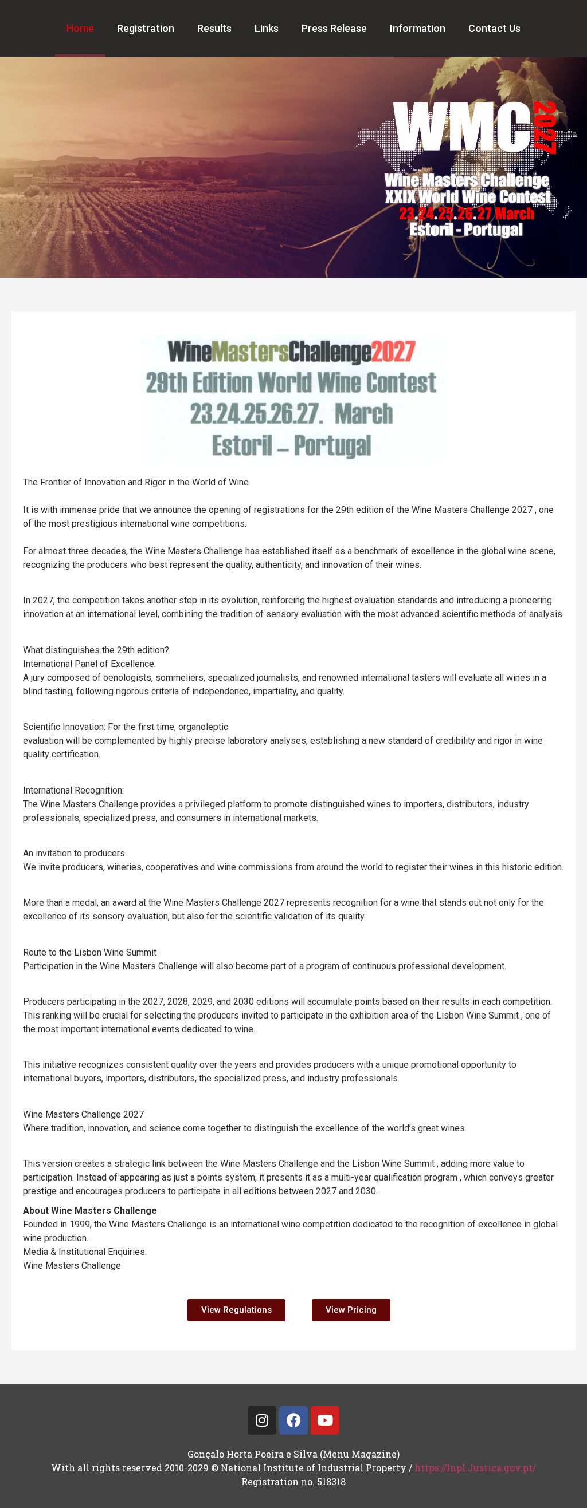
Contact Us (494, 28)
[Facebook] (293, 1420)
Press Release (334, 28)
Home (80, 28)
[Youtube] (325, 1420)
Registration (145, 28)
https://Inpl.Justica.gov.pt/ (475, 1468)
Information (417, 28)
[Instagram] (262, 1420)
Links (267, 28)
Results (214, 28)
